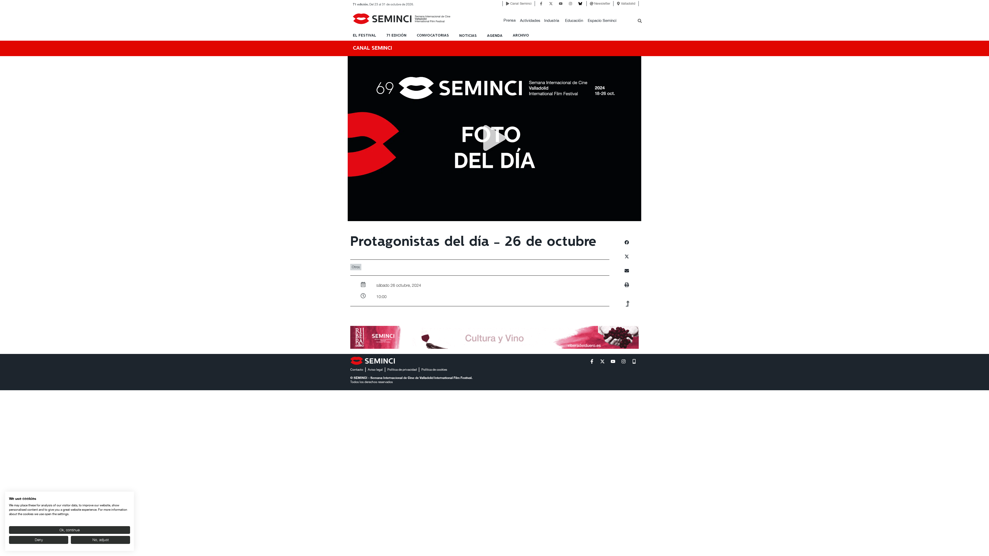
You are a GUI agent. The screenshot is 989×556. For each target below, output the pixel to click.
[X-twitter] (551, 3)
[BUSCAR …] (640, 21)
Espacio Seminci (602, 20)
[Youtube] (560, 3)
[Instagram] (570, 3)
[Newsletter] (591, 3)
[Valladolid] (618, 3)
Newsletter (602, 3)
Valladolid (628, 3)
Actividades (530, 20)
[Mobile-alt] (634, 361)
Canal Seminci (521, 3)
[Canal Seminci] (507, 3)
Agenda (494, 36)
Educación (574, 20)
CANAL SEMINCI (372, 48)
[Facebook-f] (541, 3)
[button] (509, 20)
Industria (551, 20)
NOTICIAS (468, 36)
